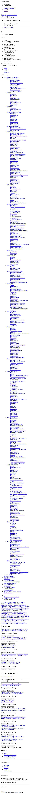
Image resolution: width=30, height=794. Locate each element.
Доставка (6, 9)
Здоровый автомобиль (9, 577)
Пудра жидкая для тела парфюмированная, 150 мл (14, 630)
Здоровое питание (8, 576)
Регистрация (7, 4)
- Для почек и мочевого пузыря (9, 609)
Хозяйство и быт (8, 593)
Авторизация (7, 5)
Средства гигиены (8, 588)
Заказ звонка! (12, 20)
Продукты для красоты (10, 583)
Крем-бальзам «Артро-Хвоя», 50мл (10, 663)
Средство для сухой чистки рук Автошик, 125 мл (13, 655)
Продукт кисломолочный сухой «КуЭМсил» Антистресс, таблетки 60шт (12, 728)
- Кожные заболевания (17, 613)
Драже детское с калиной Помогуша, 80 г (11, 693)
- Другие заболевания (19, 612)
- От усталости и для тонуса (14, 615)
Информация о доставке (10, 755)
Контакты (6, 72)
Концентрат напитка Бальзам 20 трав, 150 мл (12, 718)
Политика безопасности (10, 756)
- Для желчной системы (19, 605)
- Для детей (16, 603)
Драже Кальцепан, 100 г (7, 702)
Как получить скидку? (9, 8)
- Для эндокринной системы (11, 611)
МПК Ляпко (7, 579)
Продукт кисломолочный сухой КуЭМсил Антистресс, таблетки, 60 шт (12, 740)
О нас (5, 68)
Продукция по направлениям (11, 77)
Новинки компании (9, 580)
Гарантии (6, 765)
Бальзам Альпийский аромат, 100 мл (10, 685)
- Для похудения (24, 608)
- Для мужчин (12, 606)
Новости (6, 69)
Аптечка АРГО (8, 574)
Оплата (6, 11)
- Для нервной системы (22, 606)
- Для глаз (9, 603)
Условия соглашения (9, 757)
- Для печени (4, 608)
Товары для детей (8, 590)
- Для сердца (22, 609)
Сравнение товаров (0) (7, 676)
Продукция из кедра (9, 584)
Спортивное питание (9, 587)
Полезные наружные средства (11, 581)
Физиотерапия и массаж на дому (12, 591)
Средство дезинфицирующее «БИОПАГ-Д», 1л (13, 639)
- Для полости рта (14, 608)
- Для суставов (14, 610)
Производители (8, 770)
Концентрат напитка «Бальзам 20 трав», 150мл (13, 710)
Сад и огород (7, 586)
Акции (5, 70)
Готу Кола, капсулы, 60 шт (7, 647)
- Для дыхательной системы (12, 604)
